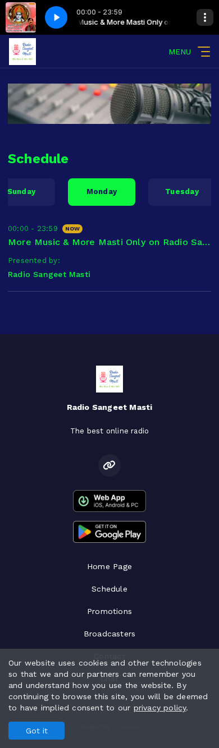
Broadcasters (110, 633)
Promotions (109, 611)
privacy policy (160, 707)
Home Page (109, 566)
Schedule (109, 588)
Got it (37, 730)
